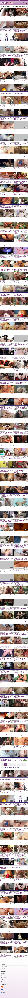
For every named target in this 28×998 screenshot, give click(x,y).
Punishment (10, 721)
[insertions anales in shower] (7, 301)
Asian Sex (2, 80)
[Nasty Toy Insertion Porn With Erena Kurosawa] (7, 74)
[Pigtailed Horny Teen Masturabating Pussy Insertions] (21, 703)
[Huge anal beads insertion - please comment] (21, 565)
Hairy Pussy (6, 545)
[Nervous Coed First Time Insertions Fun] (21, 225)
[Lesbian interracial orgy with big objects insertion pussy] (21, 175)
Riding (9, 609)
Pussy (1, 157)
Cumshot (2, 207)
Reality (19, 18)
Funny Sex (20, 168)
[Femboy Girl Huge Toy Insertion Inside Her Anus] (21, 351)
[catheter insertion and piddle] (7, 250)
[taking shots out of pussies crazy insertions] (21, 12)
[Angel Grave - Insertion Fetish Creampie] (7, 213)
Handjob (11, 193)
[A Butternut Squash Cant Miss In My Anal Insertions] (7, 464)
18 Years (2, 43)
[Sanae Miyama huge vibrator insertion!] (21, 665)
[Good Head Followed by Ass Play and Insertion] (7, 703)
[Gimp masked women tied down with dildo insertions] (7, 426)
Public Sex (16, 119)
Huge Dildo (8, 482)
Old (4, 106)
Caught (21, 131)
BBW (3, 118)
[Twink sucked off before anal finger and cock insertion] (7, 313)
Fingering (19, 232)
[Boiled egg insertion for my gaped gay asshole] (21, 200)
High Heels (22, 595)
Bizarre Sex (8, 407)
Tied (4, 433)
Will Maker (7, 484)
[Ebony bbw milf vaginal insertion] (21, 602)
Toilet (1, 722)
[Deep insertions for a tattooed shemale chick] (21, 338)
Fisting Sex (4, 245)
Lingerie (16, 421)
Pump (21, 44)
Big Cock (2, 105)
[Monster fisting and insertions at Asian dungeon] (21, 615)
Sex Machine (6, 483)
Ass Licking (6, 43)
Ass (6, 143)
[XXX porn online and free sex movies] (7, 2)
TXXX (26, 16)
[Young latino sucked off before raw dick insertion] (7, 640)
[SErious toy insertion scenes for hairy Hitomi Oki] (7, 728)
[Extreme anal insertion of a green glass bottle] (7, 175)
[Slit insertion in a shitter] (7, 741)
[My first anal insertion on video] (7, 225)
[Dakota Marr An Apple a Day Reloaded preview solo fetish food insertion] (21, 439)
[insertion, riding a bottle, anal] (7, 602)
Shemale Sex (10, 55)
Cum (15, 68)
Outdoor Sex (6, 458)
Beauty (15, 746)
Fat (12, 269)
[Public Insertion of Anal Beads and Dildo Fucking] (21, 112)
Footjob (10, 43)
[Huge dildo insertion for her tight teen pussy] (7, 125)
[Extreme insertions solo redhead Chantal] (21, 24)
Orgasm (21, 534)
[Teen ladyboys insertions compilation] (7, 49)
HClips (26, 29)
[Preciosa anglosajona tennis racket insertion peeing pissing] (21, 238)
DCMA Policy (3, 964)
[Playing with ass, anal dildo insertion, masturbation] (7, 653)
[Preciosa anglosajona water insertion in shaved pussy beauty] (21, 741)
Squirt (25, 156)
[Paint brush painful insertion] (21, 401)
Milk (10, 483)
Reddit (4, 987)
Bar (19, 482)
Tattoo (15, 345)
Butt (15, 93)
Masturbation (9, 156)
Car (9, 118)
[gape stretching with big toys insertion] (21, 188)
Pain (23, 408)
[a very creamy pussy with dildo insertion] (7, 627)
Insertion (5, 17)
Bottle (1, 156)
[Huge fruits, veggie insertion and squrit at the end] (21, 376)
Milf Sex (19, 483)
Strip (15, 194)
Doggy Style (7, 218)
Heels (1, 44)
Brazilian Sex (16, 320)
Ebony (12, 118)
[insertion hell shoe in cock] (7, 12)
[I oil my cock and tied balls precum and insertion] (21, 137)
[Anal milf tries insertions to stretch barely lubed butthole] (21, 477)
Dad (7, 595)
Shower (1, 307)
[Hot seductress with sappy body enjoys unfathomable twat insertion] (7, 514)
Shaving (10, 157)
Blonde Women (17, 181)
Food (21, 382)
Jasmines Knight (3, 497)
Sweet (18, 132)
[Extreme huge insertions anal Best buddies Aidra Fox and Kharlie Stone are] (7, 162)
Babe (1, 357)
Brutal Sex (8, 244)
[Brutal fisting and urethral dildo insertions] (7, 238)
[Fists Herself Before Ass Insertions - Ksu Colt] (21, 213)
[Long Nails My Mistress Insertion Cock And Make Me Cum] (21, 62)
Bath (21, 256)
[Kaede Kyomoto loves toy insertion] (21, 653)
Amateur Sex (16, 17)
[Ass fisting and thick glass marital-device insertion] (21, 690)
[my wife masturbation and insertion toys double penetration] (21, 539)
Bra (24, 319)
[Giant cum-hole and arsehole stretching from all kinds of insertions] (7, 753)
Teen (1, 56)
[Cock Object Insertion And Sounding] (7, 276)
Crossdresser (2, 495)
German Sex (22, 269)
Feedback (3, 981)
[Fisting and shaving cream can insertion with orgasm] (21, 527)
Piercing (24, 445)
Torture (4, 722)
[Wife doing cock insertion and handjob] (7, 188)
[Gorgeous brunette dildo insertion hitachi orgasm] (7, 326)
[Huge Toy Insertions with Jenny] (7, 565)
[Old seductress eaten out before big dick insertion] (7, 100)
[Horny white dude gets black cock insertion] (7, 439)
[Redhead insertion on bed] (7, 364)
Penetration (16, 508)
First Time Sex (24, 232)
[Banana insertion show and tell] (21, 100)
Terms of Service (4, 966)
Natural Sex (20, 421)
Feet (6, 457)
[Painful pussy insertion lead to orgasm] (21, 577)
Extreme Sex (22, 30)
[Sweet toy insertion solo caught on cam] (21, 125)
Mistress (22, 68)
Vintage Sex (23, 634)
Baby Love (18, 648)
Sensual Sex (4, 584)
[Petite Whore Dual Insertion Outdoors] (21, 590)
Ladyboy (5, 55)
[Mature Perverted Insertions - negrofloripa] (7, 665)
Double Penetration (18, 507)
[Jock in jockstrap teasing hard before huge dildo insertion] (21, 514)
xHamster (12, 16)
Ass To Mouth (3, 482)
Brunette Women (24, 181)
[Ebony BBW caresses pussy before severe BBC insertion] (7, 112)
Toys (3, 56)
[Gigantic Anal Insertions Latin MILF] (21, 313)
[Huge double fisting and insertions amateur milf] (7, 615)
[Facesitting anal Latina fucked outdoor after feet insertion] (7, 452)
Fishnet (24, 470)
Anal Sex (2, 30)
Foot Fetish (9, 457)
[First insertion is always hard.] (7, 24)
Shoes (9, 17)
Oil (24, 206)
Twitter (4, 992)
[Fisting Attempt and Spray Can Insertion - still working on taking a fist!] (21, 301)
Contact (2, 979)
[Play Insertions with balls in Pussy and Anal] (21, 162)
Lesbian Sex (9, 357)
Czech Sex (20, 105)
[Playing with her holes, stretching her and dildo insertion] (21, 49)
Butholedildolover (17, 271)
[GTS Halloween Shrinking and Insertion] (7, 338)
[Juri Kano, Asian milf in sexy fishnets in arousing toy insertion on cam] (21, 464)
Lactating (20, 408)
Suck (25, 282)
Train (21, 760)
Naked (24, 646)
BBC (1, 118)
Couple (15, 232)
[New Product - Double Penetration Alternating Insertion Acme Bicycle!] (21, 364)
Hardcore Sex (21, 55)
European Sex (7, 131)
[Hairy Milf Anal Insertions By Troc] (7, 539)
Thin (19, 446)
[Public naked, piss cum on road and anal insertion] (21, 640)
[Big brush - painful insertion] (7, 715)
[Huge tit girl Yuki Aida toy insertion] (21, 678)
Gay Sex (2, 17)
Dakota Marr (23, 446)
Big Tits (15, 344)
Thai (24, 458)
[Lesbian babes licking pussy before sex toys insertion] (7, 351)
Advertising (3, 973)
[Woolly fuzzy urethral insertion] (21, 74)
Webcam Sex (21, 194)
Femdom (7, 193)
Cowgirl (5, 105)
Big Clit (18, 495)
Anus (21, 357)
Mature (15, 483)
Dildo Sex (16, 55)
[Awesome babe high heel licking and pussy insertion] (7, 37)
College (15, 433)
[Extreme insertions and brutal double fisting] (7, 552)
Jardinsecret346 (17, 736)
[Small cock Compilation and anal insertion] (21, 552)
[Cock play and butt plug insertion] (21, 87)
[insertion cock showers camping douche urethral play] (7, 502)
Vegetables (2, 484)
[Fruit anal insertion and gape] (7, 87)
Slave (19, 56)
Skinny (19, 634)
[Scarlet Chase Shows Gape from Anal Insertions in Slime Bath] (21, 250)
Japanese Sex (3, 81)
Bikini (15, 595)
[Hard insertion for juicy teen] (7, 288)
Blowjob (7, 269)
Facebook (5, 989)
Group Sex (16, 182)
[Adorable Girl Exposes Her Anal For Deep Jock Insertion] (7, 414)
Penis (26, 270)
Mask (1, 433)
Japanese (8, 81)
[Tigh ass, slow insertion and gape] (21, 288)
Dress (7, 495)
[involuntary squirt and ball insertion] (21, 150)
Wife (21, 56)
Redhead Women (21, 31)
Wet (9, 132)
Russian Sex (10, 207)
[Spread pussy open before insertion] (21, 452)
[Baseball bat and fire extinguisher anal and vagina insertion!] (7, 62)
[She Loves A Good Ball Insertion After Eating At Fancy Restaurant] (21, 389)
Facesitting (2, 457)
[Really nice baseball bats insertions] (21, 489)
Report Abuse (3, 977)
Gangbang (20, 281)
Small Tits (11, 144)
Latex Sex (22, 270)
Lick (7, 44)
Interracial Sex (21, 183)
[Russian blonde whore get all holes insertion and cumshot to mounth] (7, 200)
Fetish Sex (22, 80)
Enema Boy (25, 760)
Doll (18, 433)
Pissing (19, 244)
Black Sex (7, 118)
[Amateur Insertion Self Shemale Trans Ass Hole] (7, 137)
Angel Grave (10, 220)
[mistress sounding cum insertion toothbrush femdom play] (7, 376)
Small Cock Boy (17, 560)
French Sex (20, 420)
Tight (8, 132)
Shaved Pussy (6, 157)
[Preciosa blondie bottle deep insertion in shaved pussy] (7, 150)
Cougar (15, 420)
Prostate (7, 496)
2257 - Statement (4, 968)
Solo (26, 31)
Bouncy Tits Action (9, 722)
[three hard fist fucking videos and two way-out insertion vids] (21, 502)
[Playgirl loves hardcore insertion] (7, 690)
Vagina (9, 68)
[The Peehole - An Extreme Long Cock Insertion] (21, 263)
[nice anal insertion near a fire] (21, 728)
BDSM (23, 143)
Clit (20, 495)
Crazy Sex (22, 17)
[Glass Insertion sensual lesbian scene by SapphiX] (7, 577)
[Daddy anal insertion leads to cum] (7, 590)
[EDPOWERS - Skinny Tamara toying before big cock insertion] (21, 627)
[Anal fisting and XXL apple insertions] (7, 678)
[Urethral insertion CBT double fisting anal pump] (21, 37)
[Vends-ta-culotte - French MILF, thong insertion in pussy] (21, 414)
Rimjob (4, 358)
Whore (25, 596)
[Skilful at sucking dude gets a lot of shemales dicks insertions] (21, 276)
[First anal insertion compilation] (21, 715)
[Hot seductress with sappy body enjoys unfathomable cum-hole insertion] (7, 263)
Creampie (7, 80)
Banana (15, 105)
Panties (8, 219)
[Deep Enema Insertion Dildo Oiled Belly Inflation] (21, 753)
